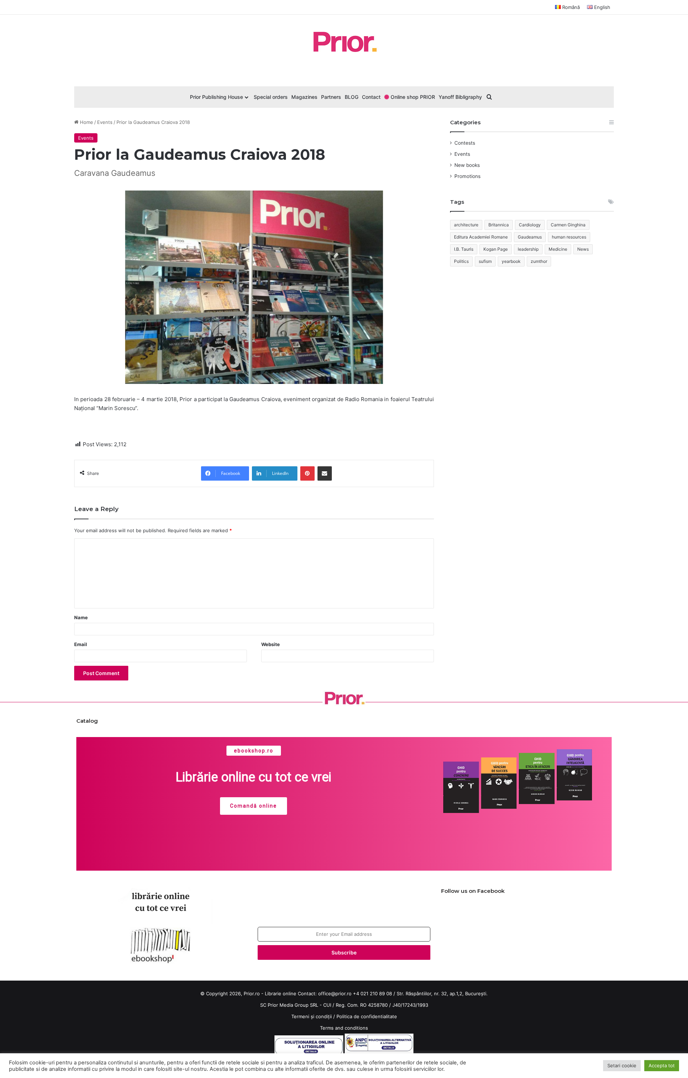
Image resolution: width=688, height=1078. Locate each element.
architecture (466, 224)
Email (80, 644)
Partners (331, 97)
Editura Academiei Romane (481, 237)
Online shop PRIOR (412, 97)
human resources (569, 237)
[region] (344, 804)
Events (105, 122)
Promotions (467, 176)
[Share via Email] (324, 473)
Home (85, 122)
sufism (485, 261)
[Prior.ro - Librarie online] (344, 42)
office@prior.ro (335, 993)
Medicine (558, 249)
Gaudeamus (530, 237)
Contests (464, 143)
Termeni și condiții (311, 1016)
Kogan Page (495, 249)
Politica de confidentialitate (366, 1016)
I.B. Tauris (463, 249)
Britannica (498, 224)
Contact (371, 97)
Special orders (271, 97)
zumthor (539, 261)
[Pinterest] (307, 473)
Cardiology (530, 224)
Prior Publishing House (216, 97)
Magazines (304, 97)
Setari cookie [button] (621, 1065)
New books (467, 165)
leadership (528, 249)
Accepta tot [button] (662, 1065)
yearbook (511, 261)
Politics (461, 261)
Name (81, 617)
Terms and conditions (344, 1028)
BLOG (351, 97)
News (583, 249)
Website (270, 644)
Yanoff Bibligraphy (460, 97)
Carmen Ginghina (568, 224)
